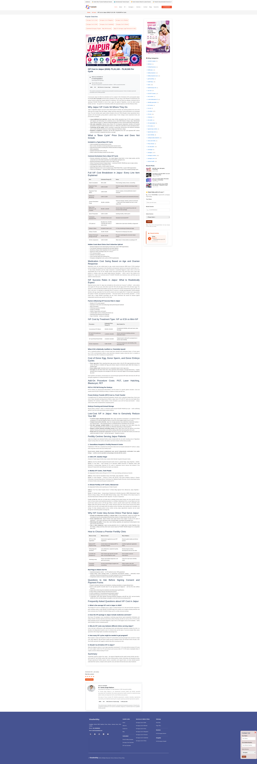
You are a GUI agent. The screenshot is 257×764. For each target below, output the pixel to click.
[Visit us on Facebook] (94, 734)
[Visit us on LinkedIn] (103, 734)
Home (115, 7)
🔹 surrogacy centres (152, 155)
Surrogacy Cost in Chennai (122, 24)
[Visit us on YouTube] (108, 734)
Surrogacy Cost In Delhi (141, 722)
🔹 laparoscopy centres (152, 129)
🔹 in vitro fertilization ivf (153, 99)
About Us (124, 725)
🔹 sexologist (150, 149)
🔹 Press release (151, 143)
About (120, 7)
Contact (145, 7)
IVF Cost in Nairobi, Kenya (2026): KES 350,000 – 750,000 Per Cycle (160, 184)
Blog (123, 731)
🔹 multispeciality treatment (153, 137)
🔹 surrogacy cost (151, 158)
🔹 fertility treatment (152, 72)
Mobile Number (150, 206)
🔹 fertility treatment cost (153, 75)
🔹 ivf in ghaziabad (151, 123)
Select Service (149, 214)
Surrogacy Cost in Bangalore (106, 20)
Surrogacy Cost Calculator (128, 742)
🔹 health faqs (150, 81)
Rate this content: (89, 674)
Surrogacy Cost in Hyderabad (107, 24)
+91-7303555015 (96, 728)
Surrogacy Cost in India (91, 20)
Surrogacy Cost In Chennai (141, 734)
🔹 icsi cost (150, 90)
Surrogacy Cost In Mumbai (141, 725)
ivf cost (94, 12)
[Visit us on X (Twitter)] (90, 734)
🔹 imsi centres (150, 96)
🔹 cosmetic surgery (151, 61)
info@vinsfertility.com (97, 730)
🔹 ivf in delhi (150, 120)
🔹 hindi (149, 84)
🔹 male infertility (151, 134)
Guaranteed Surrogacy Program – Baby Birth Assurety (98, 28)
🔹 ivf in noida (150, 126)
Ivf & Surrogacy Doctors (161, 733)
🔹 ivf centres (150, 111)
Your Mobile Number (247, 742)
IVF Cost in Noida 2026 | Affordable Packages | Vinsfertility (160, 179)
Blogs (150, 7)
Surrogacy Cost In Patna (141, 740)
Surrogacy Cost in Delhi (91, 24)
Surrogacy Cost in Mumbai (122, 20)
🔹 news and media (151, 140)
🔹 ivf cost (150, 114)
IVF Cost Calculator (127, 745)
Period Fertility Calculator (128, 739)
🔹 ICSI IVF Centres (152, 93)
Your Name (149, 199)
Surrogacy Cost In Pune (141, 728)
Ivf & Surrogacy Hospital (161, 741)
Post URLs (158, 722)
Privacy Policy (122, 757)
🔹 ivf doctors (150, 117)
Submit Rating (89, 679)
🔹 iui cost (149, 108)
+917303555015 (166, 7)
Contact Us (125, 728)
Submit (149, 221)
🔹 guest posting (151, 78)
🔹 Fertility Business (152, 67)
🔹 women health (151, 161)
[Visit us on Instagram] (99, 734)
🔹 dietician (149, 64)
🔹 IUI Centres (150, 105)
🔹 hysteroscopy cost (152, 87)
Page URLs (158, 725)
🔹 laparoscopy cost (151, 131)
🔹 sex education (151, 146)
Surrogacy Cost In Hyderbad (142, 737)
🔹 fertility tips (150, 70)
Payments (156, 7)
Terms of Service (114, 757)
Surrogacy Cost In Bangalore (142, 731)
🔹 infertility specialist (152, 102)
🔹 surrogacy (150, 152)
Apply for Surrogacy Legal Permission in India (125, 28)
